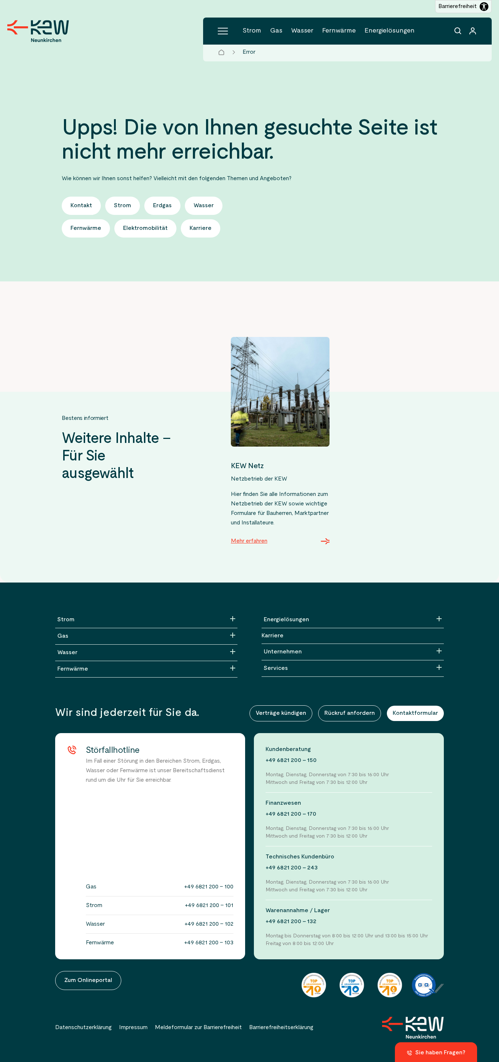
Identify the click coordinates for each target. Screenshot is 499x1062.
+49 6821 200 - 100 (208, 887)
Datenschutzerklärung (83, 1028)
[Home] (221, 52)
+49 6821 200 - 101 (209, 906)
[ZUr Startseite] (413, 1028)
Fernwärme (339, 31)
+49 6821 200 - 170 (291, 814)
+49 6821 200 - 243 (292, 868)
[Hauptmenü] (223, 31)
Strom (252, 31)
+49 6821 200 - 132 (291, 922)
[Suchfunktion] (458, 31)
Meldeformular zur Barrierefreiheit (198, 1028)
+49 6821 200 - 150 (291, 760)
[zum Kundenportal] (472, 31)
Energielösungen (390, 31)
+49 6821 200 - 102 (208, 924)
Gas (276, 31)
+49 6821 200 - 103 (208, 943)
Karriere (272, 636)
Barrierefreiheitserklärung (281, 1028)
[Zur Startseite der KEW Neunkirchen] (38, 31)
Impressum (133, 1028)
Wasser (302, 31)
